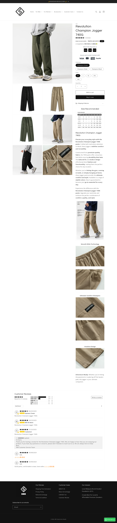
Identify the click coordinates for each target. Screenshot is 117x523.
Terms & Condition (41, 497)
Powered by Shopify (61, 519)
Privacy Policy (40, 492)
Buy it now (90, 97)
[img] (24, 411)
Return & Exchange (64, 492)
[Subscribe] (41, 507)
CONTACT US (62, 495)
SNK (55, 519)
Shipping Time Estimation (43, 489)
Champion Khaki (82, 69)
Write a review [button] (97, 397)
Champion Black (97, 69)
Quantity (78, 83)
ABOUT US (62, 489)
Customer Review (64, 497)
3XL (78, 79)
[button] (39, 12)
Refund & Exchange (41, 495)
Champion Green (82, 65)
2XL (95, 75)
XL (88, 75)
